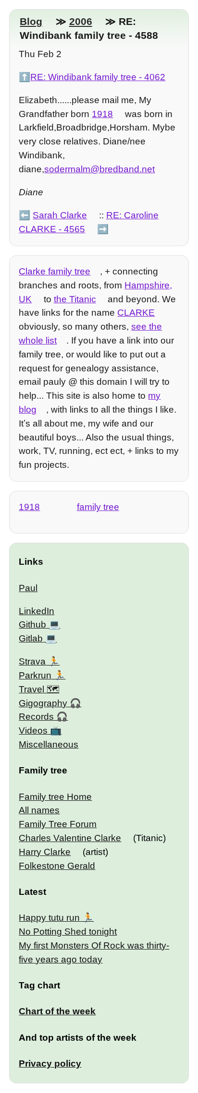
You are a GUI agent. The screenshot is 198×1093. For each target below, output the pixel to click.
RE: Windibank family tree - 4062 (97, 77)
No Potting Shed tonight (68, 932)
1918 (102, 114)
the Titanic (75, 299)
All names (39, 810)
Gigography (43, 703)
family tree (98, 507)
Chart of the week (57, 1011)
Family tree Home (55, 797)
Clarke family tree (54, 271)
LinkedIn (36, 611)
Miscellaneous (48, 744)
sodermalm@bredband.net (99, 169)
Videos (33, 730)
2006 (80, 21)
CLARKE (136, 313)
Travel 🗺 (39, 689)
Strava (32, 661)
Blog (31, 21)
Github (32, 624)
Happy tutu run (49, 918)
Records (36, 717)
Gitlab (31, 638)
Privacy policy (50, 1063)
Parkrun (35, 675)
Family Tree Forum (58, 824)
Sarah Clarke (60, 215)
